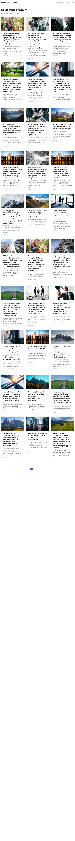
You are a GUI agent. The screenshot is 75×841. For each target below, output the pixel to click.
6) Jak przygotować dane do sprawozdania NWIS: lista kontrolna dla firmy (37, 349)
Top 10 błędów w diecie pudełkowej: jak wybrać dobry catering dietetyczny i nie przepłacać (36, 396)
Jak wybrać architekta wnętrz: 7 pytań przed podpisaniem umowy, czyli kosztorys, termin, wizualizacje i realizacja (62, 215)
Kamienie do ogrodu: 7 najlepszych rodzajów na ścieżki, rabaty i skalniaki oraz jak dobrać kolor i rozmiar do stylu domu (11, 396)
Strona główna (70, 2)
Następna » (41, 468)
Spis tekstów (60, 2)
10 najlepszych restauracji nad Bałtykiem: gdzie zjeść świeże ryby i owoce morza (62, 126)
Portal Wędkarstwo (9, 2)
